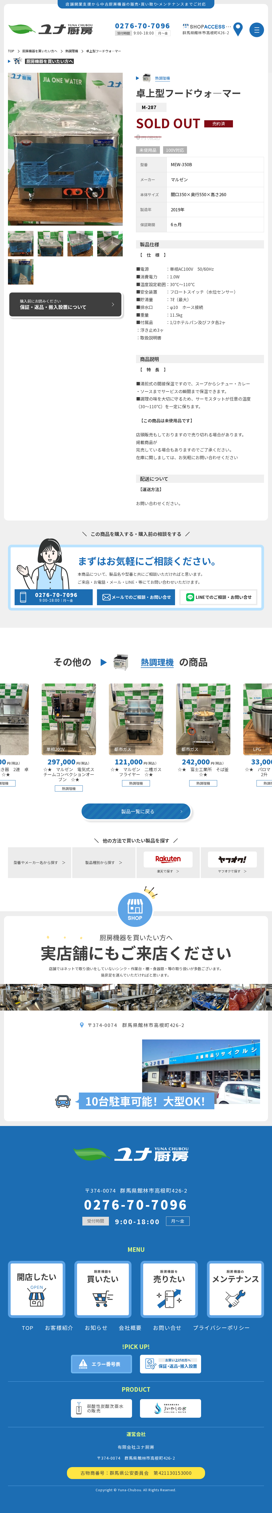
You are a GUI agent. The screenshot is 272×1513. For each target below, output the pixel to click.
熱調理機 (71, 51)
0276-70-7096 (143, 25)
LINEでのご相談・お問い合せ (224, 597)
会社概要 (130, 1328)
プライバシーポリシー (221, 1328)
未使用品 (147, 150)
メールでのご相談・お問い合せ (141, 597)
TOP (28, 1328)
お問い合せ (167, 1328)
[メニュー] (256, 30)
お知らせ (96, 1328)
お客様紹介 (59, 1328)
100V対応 (175, 150)
